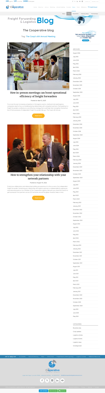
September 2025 (77, 92)
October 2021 (77, 259)
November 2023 (77, 170)
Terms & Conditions (74, 387)
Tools (78, 7)
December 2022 (77, 209)
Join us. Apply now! (10, 356)
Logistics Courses (81, 356)
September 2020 (78, 305)
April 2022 (76, 238)
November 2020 (77, 298)
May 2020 (76, 316)
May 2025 (75, 106)
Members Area (95, 1)
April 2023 (76, 195)
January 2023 (77, 206)
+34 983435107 (56, 375)
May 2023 (75, 192)
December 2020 (77, 295)
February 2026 (77, 74)
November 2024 (77, 128)
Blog (69, 13)
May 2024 (75, 149)
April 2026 (76, 67)
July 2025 (75, 99)
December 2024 (77, 124)
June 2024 (76, 145)
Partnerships (94, 13)
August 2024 (76, 138)
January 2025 (77, 120)
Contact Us (87, 1)
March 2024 (76, 156)
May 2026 (75, 64)
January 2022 (77, 249)
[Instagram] (52, 381)
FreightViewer (93, 7)
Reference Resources (94, 356)
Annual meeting (60, 7)
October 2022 (77, 216)
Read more (38, 115)
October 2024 (77, 131)
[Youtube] (62, 381)
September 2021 (77, 263)
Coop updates (77, 331)
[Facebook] (42, 381)
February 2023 (77, 202)
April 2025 (76, 110)
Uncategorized (77, 346)
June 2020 (76, 313)
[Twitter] (47, 381)
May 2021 (75, 277)
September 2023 (77, 177)
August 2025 (76, 96)
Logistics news (77, 342)
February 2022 (77, 245)
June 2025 (76, 103)
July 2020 (75, 309)
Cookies (97, 387)
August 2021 (76, 266)
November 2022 (77, 213)
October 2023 (77, 174)
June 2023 (76, 188)
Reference (83, 7)
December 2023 (77, 167)
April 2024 (76, 152)
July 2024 (75, 142)
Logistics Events (77, 338)
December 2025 (77, 81)
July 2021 (75, 270)
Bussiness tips (77, 328)
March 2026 (76, 71)
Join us (46, 7)
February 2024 (77, 160)
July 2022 (75, 227)
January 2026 (77, 78)
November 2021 (77, 256)
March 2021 (76, 284)
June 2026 (76, 60)
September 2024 (77, 135)
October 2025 (77, 88)
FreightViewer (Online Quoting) (65, 356)
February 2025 (77, 117)
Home (35, 7)
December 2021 (77, 252)
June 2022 (76, 231)
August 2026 (76, 53)
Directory (52, 7)
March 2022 (76, 241)
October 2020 (77, 302)
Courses (68, 7)
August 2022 (76, 224)
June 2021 (76, 273)
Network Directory (33, 356)
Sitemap (90, 387)
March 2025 (76, 113)
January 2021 (76, 291)
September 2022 (77, 220)
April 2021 (75, 281)
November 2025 (77, 85)
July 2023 (75, 184)
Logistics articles (78, 335)
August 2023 (76, 181)
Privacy (83, 387)
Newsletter (76, 13)
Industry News (85, 13)
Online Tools (50, 356)
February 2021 (77, 288)
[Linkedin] (57, 381)
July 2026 (75, 56)
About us (40, 7)
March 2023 (76, 199)
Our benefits (22, 356)
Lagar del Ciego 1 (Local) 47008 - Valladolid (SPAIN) (36, 375)
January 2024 (77, 163)
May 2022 (75, 234)
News (73, 7)
